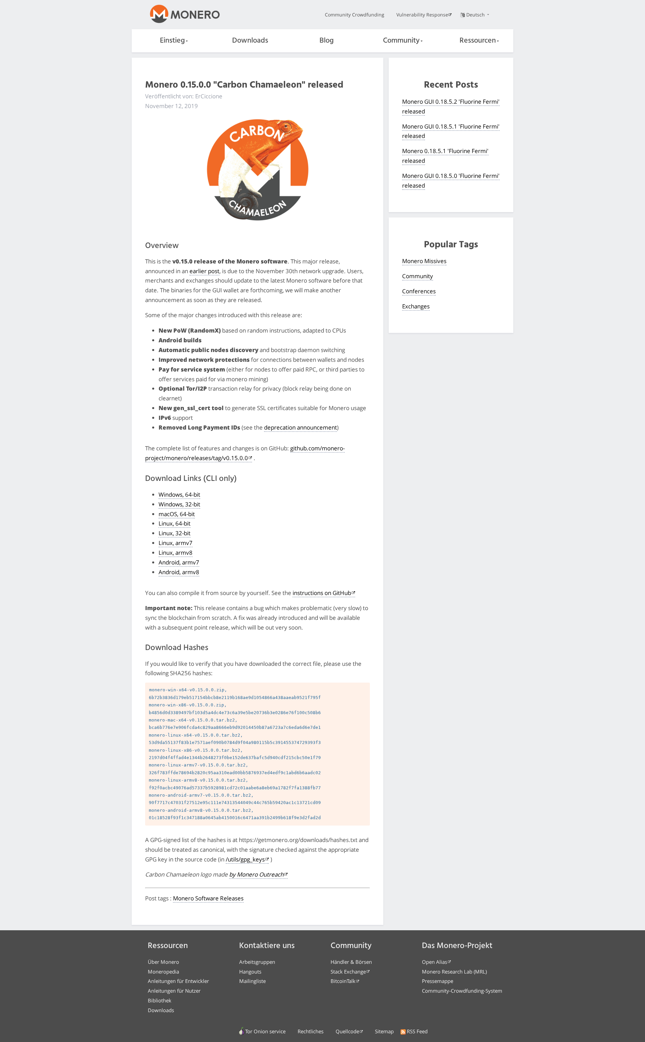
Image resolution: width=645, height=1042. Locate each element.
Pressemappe (437, 981)
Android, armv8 (179, 572)
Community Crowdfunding (354, 14)
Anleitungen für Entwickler (178, 981)
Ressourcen (478, 41)
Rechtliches (311, 1031)
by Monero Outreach (256, 874)
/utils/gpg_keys (245, 859)
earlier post (204, 271)
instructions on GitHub (322, 593)
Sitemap (384, 1031)
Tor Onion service (265, 1031)
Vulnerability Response (422, 14)
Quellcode (347, 1031)
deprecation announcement (300, 427)
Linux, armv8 (175, 552)
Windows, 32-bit (179, 504)
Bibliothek (159, 1000)
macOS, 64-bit (177, 514)
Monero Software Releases (208, 898)
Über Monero (163, 961)
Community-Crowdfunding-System (462, 990)
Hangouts (250, 971)
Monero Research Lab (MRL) (454, 971)
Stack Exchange (348, 971)
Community (401, 41)
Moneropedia (163, 971)
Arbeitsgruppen (257, 961)
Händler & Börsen (351, 961)
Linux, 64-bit (174, 523)
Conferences (419, 291)
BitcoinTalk (343, 981)
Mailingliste (252, 981)
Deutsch (476, 14)
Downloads (250, 41)
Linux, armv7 (175, 543)
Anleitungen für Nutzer (174, 990)
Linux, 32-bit (174, 533)
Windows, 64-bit (179, 494)
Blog (326, 41)
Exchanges (416, 306)
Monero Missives (424, 261)
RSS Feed (417, 1031)
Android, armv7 (179, 562)
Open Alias (434, 961)
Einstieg (172, 41)
